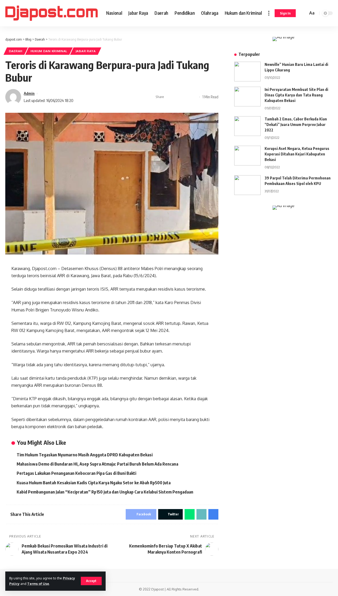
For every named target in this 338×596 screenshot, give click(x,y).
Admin (29, 93)
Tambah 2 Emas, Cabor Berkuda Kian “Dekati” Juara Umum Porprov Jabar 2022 (296, 124)
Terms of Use (38, 584)
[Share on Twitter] (177, 97)
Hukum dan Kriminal (49, 51)
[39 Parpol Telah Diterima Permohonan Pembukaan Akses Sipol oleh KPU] (247, 185)
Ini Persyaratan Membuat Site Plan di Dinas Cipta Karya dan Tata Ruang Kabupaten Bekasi (296, 95)
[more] (269, 13)
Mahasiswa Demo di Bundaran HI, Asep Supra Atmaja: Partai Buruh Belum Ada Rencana (97, 464)
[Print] (194, 97)
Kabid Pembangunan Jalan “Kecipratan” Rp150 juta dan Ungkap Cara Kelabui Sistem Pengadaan (105, 492)
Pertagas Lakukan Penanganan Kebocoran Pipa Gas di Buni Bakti (77, 473)
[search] (303, 13)
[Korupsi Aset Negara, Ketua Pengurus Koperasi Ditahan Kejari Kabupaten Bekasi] (247, 155)
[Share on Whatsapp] (190, 514)
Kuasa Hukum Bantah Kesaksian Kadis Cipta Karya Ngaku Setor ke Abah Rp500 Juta (94, 482)
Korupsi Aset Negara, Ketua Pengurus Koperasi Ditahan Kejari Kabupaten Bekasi (297, 154)
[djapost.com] (51, 13)
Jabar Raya (86, 51)
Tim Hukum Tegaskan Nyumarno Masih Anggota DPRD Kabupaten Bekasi (85, 454)
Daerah (15, 51)
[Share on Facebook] (169, 97)
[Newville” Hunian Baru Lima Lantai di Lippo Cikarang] (247, 71)
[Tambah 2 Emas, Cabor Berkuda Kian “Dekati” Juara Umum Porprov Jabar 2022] (247, 126)
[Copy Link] (186, 97)
